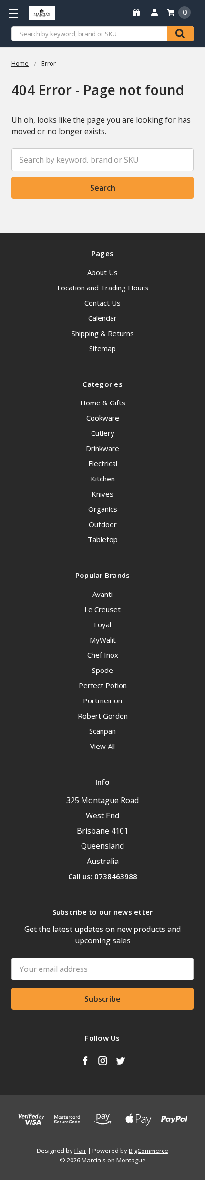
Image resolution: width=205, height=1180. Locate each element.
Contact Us (102, 302)
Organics (102, 509)
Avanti (102, 594)
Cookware (102, 417)
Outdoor (103, 524)
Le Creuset (102, 609)
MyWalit (103, 639)
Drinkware (102, 448)
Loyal (102, 624)
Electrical (102, 463)
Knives (102, 494)
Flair (80, 1150)
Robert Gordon (103, 715)
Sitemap (102, 348)
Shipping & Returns (103, 333)
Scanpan (102, 731)
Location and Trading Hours (102, 287)
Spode (102, 670)
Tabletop (103, 539)
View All (102, 746)
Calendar (102, 318)
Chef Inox (102, 655)
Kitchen (103, 478)
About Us (102, 272)
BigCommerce (148, 1150)
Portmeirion (102, 700)
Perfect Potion (103, 685)
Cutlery (102, 433)
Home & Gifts (102, 402)
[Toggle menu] (13, 13)
